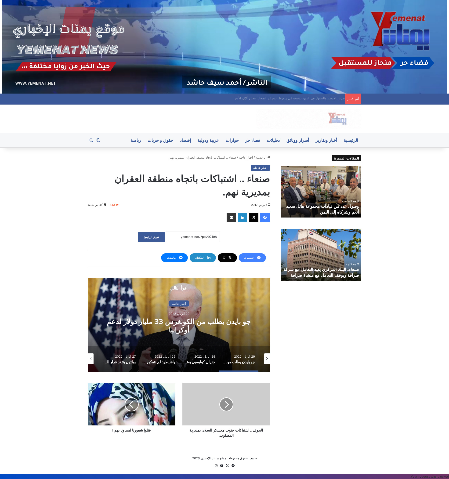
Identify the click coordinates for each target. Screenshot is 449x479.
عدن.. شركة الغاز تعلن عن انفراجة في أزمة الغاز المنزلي (305, 98)
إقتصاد (185, 140)
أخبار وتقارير (326, 140)
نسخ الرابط (151, 237)
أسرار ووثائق (297, 140)
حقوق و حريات (160, 140)
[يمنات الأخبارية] (308, 119)
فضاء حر (252, 140)
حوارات (232, 140)
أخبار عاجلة (246, 157)
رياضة (136, 140)
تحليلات (273, 140)
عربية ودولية (208, 140)
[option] (179, 325)
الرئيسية (351, 140)
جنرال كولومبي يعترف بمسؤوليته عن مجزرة (179, 325)
